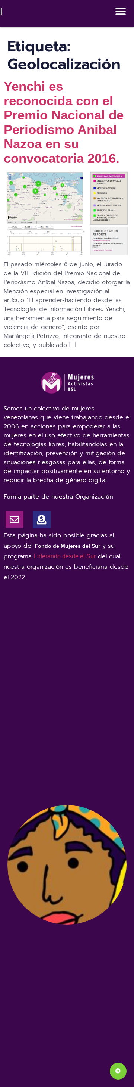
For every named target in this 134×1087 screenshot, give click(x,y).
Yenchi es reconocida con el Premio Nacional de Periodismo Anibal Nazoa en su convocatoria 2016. (64, 122)
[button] (120, 11)
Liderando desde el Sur (65, 556)
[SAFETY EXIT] (118, 1071)
